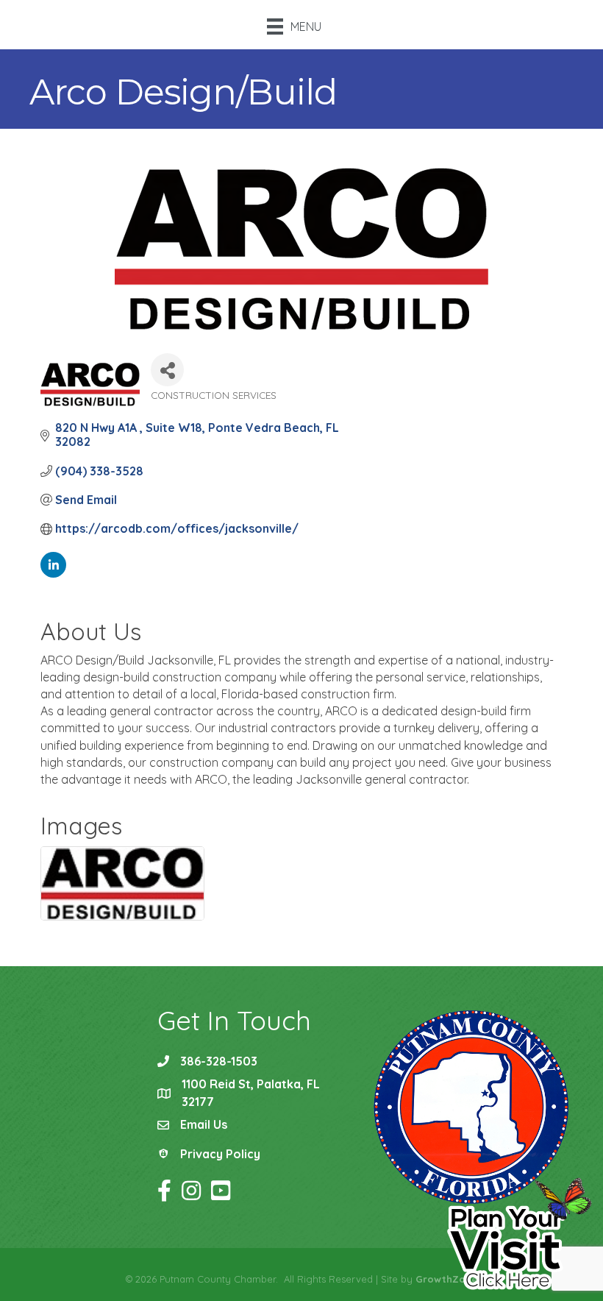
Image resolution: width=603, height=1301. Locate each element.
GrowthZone (446, 1279)
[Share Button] (167, 369)
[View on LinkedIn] (53, 573)
